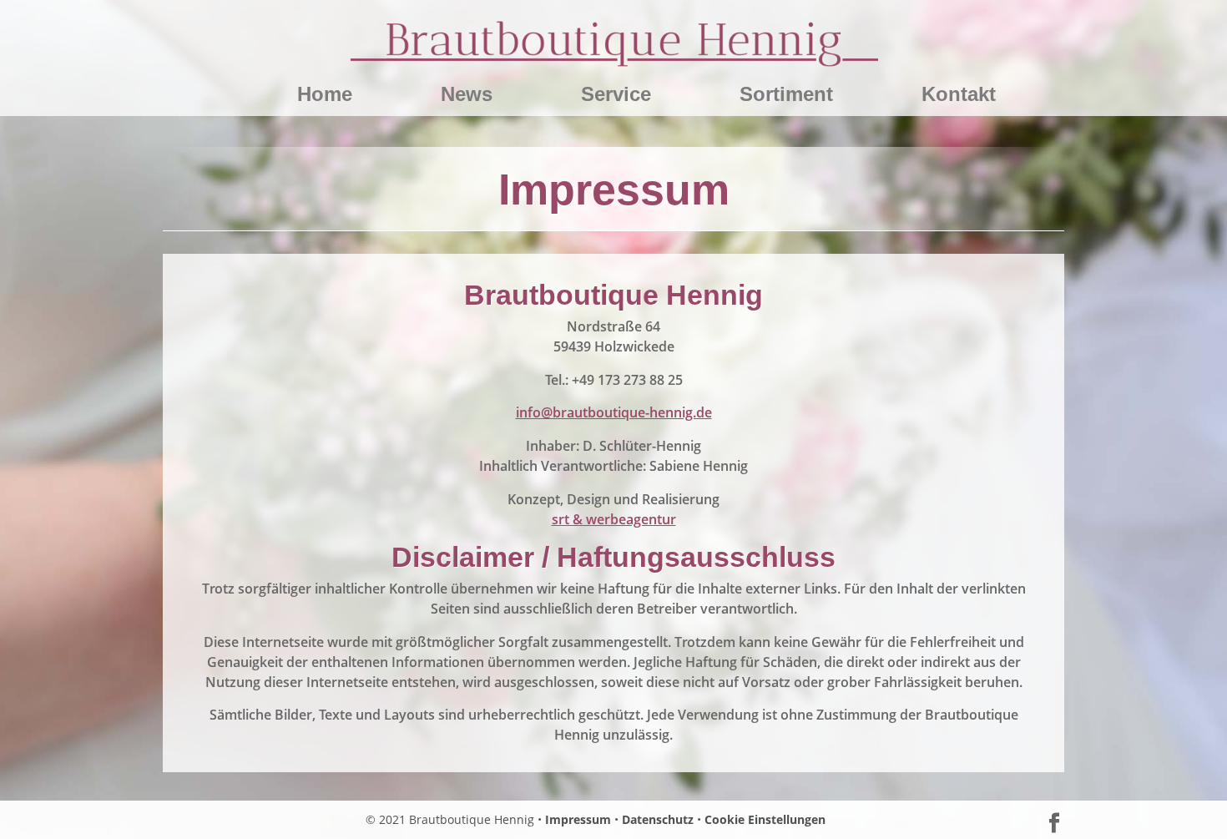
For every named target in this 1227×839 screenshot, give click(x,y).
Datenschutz (658, 819)
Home (324, 96)
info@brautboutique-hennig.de (614, 412)
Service (616, 96)
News (466, 96)
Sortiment (786, 96)
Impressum (578, 819)
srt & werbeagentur (614, 519)
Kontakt (959, 96)
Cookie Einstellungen (765, 819)
